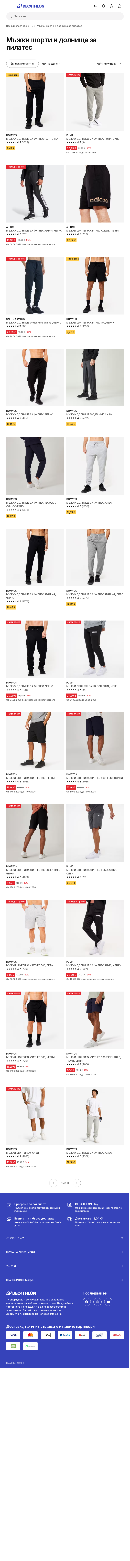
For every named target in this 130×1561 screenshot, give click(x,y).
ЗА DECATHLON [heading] (15, 1225)
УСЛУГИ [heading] (11, 1254)
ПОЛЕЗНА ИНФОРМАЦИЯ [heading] (21, 1240)
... (32, 25)
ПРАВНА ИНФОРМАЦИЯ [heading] (20, 1268)
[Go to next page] (77, 1183)
